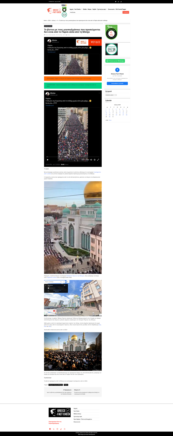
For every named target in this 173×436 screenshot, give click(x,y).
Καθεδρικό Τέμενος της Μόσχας (75, 275)
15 (106, 113)
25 (116, 115)
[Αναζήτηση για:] (95, 12)
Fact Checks (77, 9)
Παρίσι (66, 384)
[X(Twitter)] (53, 429)
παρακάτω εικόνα (52, 277)
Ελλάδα (85, 9)
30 (109, 116)
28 (126, 115)
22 (106, 115)
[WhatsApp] (64, 429)
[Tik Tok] (121, 2)
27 (123, 115)
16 (109, 113)
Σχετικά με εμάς (101, 9)
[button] (78, 9)
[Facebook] (113, 2)
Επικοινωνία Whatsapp (116, 61)
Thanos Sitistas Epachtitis (50, 35)
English (94, 9)
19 (119, 113)
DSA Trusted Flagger (121, 9)
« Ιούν (106, 120)
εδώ (100, 324)
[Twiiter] (116, 2)
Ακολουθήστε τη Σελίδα (117, 83)
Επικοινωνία (111, 9)
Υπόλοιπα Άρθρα (48, 26)
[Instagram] (118, 2)
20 (123, 113)
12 (119, 111)
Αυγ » (110, 120)
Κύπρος (90, 9)
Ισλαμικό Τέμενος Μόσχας (55, 384)
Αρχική (71, 9)
